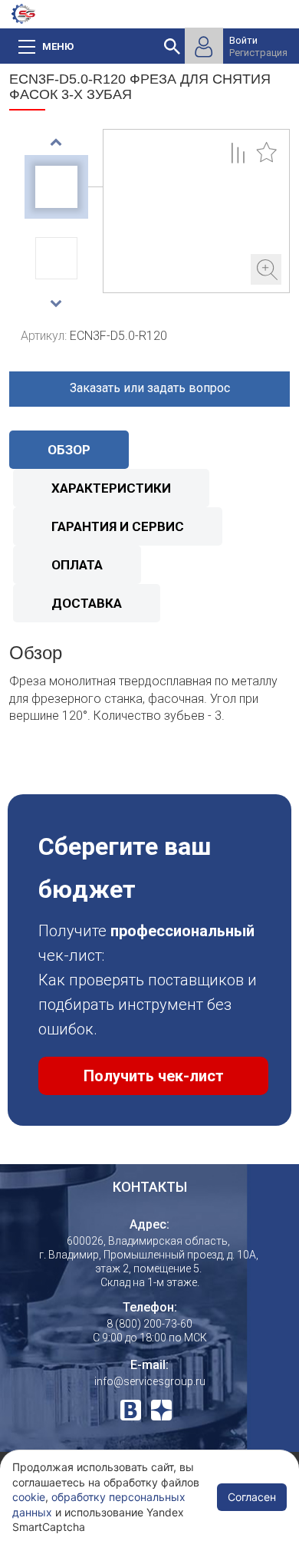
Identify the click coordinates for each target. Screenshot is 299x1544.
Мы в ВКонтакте (130, 1410)
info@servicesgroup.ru (149, 1381)
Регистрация (258, 52)
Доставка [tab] (86, 603)
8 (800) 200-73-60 (149, 1324)
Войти (243, 40)
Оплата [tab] (77, 564)
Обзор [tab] (69, 449)
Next (56, 303)
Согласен (252, 1496)
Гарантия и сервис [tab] (117, 526)
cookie (28, 1496)
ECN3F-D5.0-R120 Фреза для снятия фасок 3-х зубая (196, 211)
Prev (56, 142)
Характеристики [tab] (111, 488)
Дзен (161, 1410)
